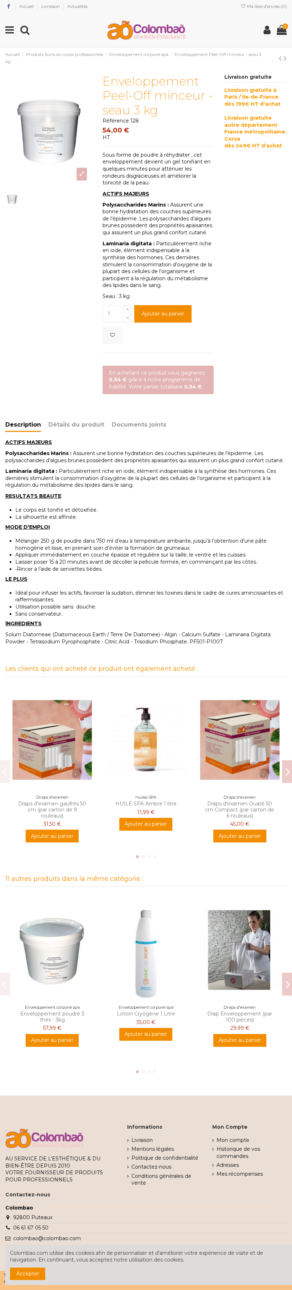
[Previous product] (281, 58)
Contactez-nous (151, 1167)
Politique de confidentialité (164, 1158)
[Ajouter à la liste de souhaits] (112, 335)
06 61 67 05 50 (30, 1227)
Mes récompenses (240, 1174)
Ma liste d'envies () (266, 6)
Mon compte (233, 1140)
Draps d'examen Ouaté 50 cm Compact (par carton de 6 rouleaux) (239, 809)
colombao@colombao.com (47, 1238)
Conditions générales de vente (161, 1179)
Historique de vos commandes (238, 1152)
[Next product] (285, 58)
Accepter (27, 1273)
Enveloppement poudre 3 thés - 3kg (52, 1016)
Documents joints (139, 424)
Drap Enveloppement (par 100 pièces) (239, 1016)
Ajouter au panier (163, 313)
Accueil (27, 6)
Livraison (51, 6)
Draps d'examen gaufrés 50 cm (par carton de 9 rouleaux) (52, 809)
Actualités (77, 6)
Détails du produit (76, 424)
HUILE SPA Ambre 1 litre (146, 803)
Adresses (228, 1165)
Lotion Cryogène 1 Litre (146, 1013)
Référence (116, 120)
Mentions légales (152, 1149)
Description (23, 424)
